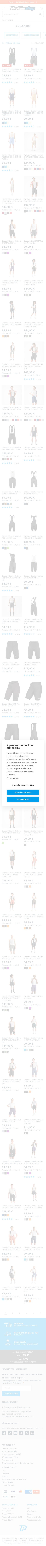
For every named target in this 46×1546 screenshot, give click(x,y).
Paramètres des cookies (23, 785)
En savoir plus (13, 778)
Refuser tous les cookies (23, 792)
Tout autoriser (23, 799)
